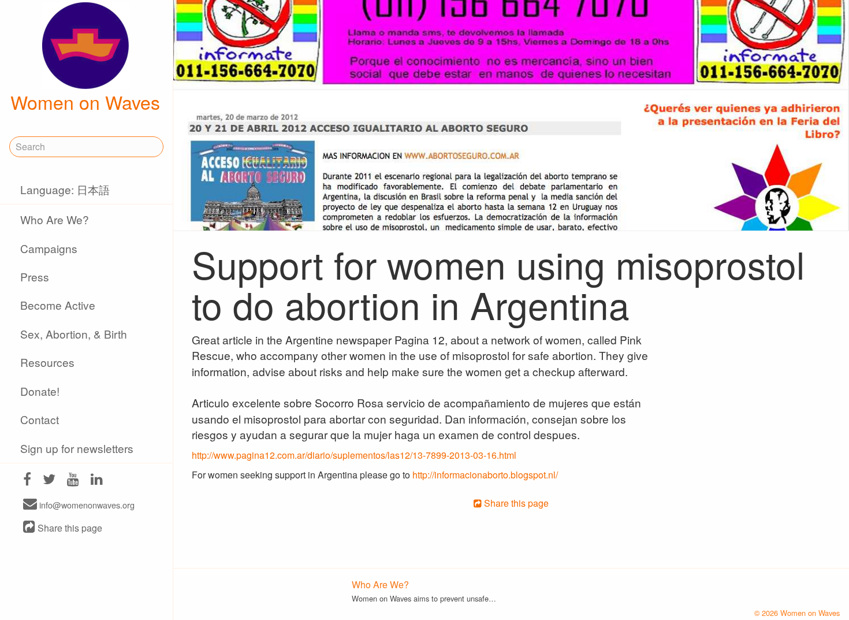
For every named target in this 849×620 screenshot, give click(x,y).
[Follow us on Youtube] (73, 480)
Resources (47, 362)
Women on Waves (85, 101)
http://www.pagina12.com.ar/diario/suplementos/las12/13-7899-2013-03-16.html (354, 455)
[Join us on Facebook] (27, 480)
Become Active (57, 305)
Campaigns (48, 248)
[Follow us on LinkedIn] (96, 480)
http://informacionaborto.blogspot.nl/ (485, 474)
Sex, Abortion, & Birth (73, 333)
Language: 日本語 (65, 189)
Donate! (39, 391)
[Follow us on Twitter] (49, 480)
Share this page (68, 527)
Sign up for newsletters (76, 448)
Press (34, 276)
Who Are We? (54, 219)
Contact (39, 419)
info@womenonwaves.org (86, 505)
